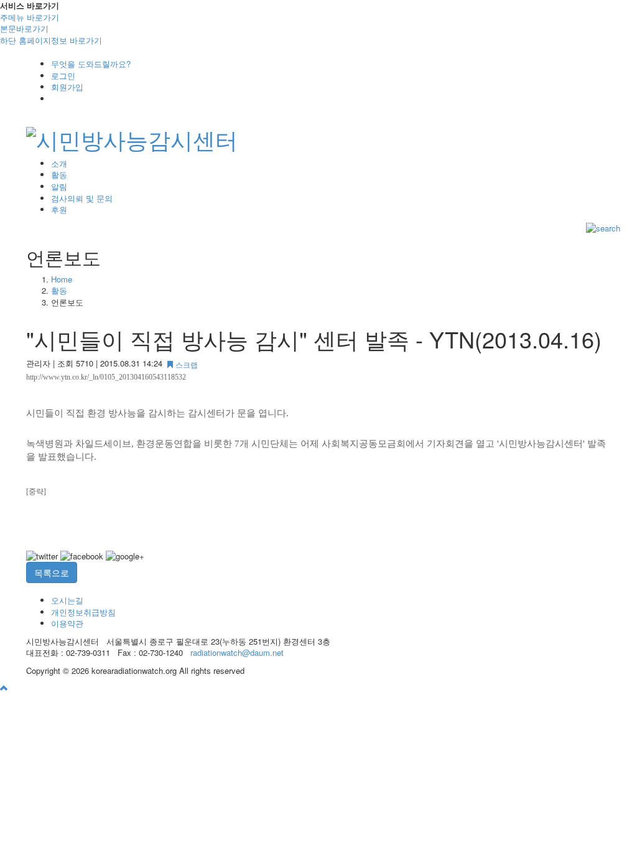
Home (61, 279)
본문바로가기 (24, 28)
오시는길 (67, 600)
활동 (59, 290)
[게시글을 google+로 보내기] (125, 557)
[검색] (603, 227)
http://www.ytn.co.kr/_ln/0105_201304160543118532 (106, 377)
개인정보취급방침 (83, 612)
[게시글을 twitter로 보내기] (42, 557)
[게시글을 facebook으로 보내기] (81, 557)
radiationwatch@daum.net (237, 652)
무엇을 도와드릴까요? (91, 64)
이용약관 (67, 623)
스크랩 (186, 364)
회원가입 (67, 87)
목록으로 (51, 572)
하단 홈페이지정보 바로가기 (51, 40)
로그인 (63, 76)
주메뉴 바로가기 (29, 17)
